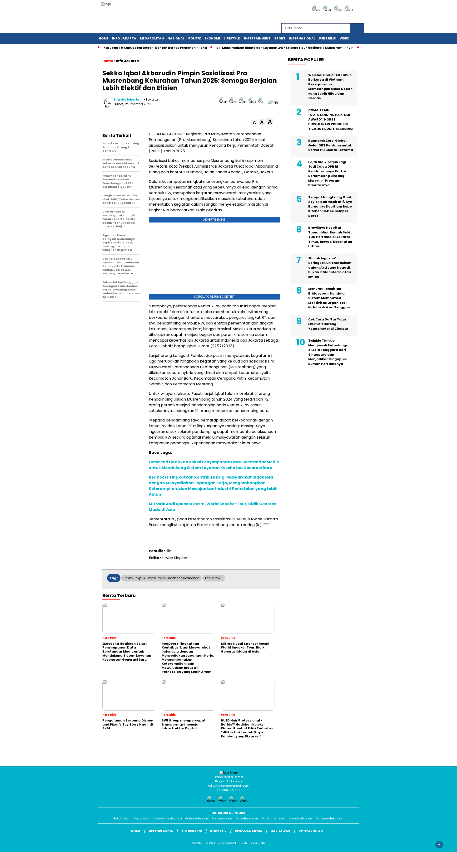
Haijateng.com (247, 818)
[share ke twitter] (234, 102)
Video (344, 38)
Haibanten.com (274, 818)
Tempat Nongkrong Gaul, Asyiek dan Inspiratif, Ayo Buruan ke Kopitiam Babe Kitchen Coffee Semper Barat (330, 206)
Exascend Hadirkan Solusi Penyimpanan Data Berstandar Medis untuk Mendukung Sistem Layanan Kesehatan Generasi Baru (214, 464)
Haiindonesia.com (168, 818)
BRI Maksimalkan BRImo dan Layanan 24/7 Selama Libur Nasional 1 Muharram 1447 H (284, 48)
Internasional (302, 38)
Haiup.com (142, 818)
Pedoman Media (248, 831)
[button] (254, 122)
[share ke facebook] (224, 102)
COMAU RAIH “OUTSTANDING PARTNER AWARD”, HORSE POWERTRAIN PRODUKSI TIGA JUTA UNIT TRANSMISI (330, 119)
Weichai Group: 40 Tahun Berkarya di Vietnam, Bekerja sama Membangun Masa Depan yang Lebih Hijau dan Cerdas (330, 86)
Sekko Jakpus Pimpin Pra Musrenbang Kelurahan (161, 578)
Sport (279, 38)
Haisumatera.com (330, 818)
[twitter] (328, 10)
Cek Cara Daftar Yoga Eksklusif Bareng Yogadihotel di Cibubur (328, 324)
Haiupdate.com (197, 818)
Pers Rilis (327, 38)
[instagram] (339, 10)
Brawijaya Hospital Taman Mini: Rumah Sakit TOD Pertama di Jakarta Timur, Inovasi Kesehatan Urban (330, 236)
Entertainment (256, 38)
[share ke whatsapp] (243, 102)
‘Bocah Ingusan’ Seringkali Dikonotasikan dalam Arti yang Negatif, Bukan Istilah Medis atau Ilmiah (329, 267)
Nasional (176, 38)
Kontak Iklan (311, 831)
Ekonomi (212, 38)
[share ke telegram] (253, 102)
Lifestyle (232, 38)
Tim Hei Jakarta (126, 99)
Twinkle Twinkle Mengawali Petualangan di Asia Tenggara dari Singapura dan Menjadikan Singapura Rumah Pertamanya (329, 352)
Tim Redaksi (191, 831)
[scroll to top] (439, 844)
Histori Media (161, 831)
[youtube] (350, 10)
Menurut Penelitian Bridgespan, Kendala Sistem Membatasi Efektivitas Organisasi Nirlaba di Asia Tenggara (330, 298)
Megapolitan (152, 38)
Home (103, 38)
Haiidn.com (121, 818)
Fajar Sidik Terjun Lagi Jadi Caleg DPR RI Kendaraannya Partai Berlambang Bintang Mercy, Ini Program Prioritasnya (327, 173)
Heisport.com (222, 818)
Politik (194, 38)
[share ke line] (263, 102)
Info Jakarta (124, 38)
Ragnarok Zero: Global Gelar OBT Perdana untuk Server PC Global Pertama (330, 145)
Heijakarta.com (301, 818)
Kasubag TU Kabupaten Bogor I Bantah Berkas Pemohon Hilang (155, 48)
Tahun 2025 (214, 578)
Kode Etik (218, 831)
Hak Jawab (280, 831)
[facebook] (317, 10)
